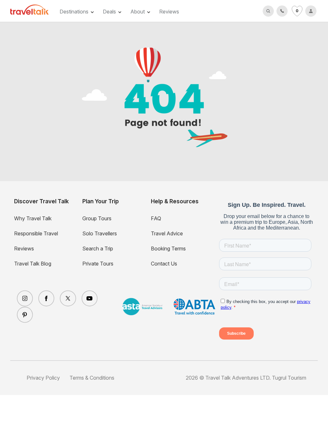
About (137, 11)
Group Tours (96, 218)
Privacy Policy (43, 378)
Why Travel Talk (33, 218)
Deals (109, 11)
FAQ (156, 218)
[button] (268, 11)
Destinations (74, 11)
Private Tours (97, 263)
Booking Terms (168, 248)
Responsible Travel (36, 233)
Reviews (169, 11)
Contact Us (164, 263)
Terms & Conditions (92, 378)
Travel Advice (167, 233)
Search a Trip (97, 248)
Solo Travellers (99, 233)
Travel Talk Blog (32, 263)
